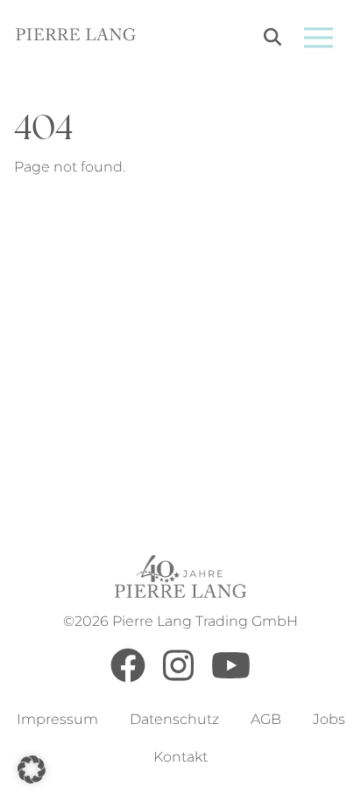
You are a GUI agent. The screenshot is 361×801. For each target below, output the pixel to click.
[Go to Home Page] (76, 37)
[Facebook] (127, 678)
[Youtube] (231, 678)
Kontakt (180, 756)
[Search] (272, 40)
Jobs (329, 719)
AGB (266, 719)
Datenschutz (174, 719)
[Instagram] (178, 678)
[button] (31, 769)
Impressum (57, 719)
